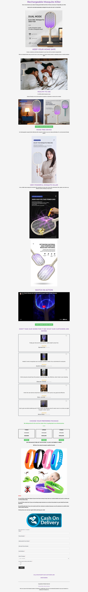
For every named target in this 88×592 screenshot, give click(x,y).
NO (20, 564)
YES (20, 562)
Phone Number (22, 536)
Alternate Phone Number (23, 546)
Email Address (22, 551)
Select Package (22, 556)
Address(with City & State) (24, 541)
